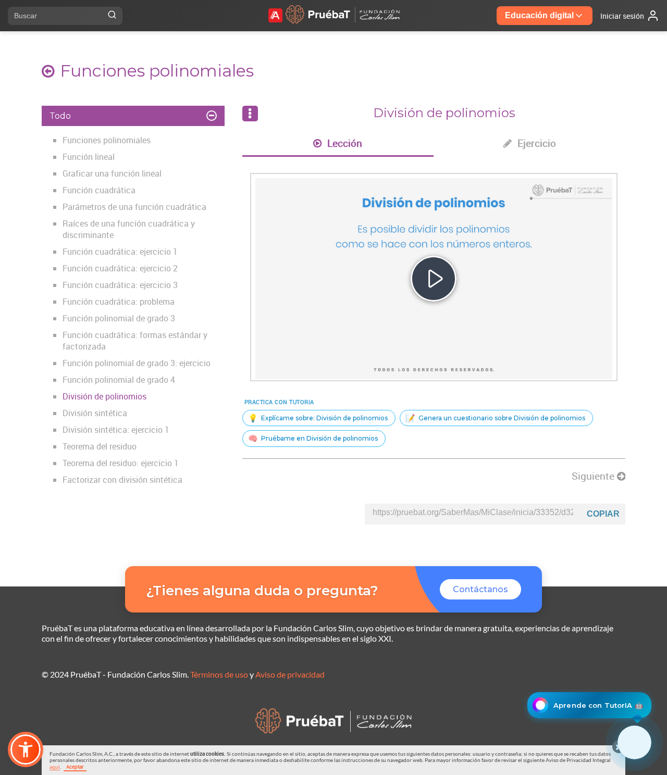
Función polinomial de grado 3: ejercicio (137, 363)
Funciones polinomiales (107, 140)
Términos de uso (219, 674)
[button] (25, 749)
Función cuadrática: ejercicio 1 (120, 251)
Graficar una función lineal (112, 173)
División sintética (95, 413)
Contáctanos (480, 589)
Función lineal (89, 156)
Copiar (603, 513)
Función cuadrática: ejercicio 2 (120, 268)
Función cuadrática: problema (119, 301)
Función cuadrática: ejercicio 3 (120, 285)
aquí (55, 767)
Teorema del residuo (100, 446)
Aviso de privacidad (290, 674)
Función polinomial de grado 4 (119, 379)
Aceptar (75, 766)
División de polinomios (104, 396)
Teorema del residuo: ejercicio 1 (121, 463)
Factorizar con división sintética (122, 479)
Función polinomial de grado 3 (119, 318)
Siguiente (594, 476)
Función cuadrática (99, 190)
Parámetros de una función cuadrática (134, 207)
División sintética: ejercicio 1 (116, 429)
